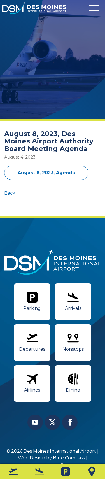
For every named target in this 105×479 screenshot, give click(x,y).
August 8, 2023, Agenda (46, 172)
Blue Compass (69, 458)
